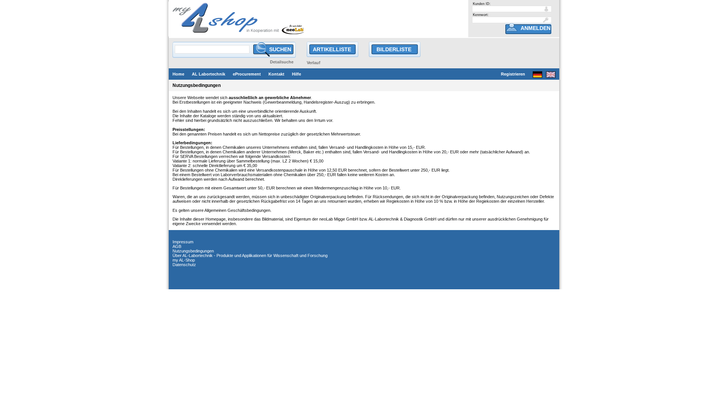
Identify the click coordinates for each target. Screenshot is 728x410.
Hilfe (296, 74)
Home (178, 74)
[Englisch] (550, 76)
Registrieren (513, 74)
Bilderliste (394, 49)
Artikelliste (332, 49)
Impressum (183, 242)
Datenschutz (184, 264)
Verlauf (313, 62)
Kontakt (276, 74)
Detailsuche (281, 62)
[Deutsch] (537, 76)
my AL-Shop (184, 260)
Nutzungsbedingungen (193, 251)
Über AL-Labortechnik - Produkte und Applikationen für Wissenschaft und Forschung (250, 255)
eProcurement (247, 74)
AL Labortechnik (208, 74)
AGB (177, 246)
